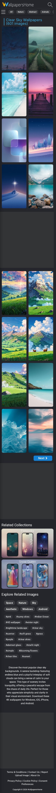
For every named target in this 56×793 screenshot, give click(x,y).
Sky (34, 602)
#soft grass (25, 633)
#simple (10, 650)
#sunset (26, 656)
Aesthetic (11, 609)
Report (44, 772)
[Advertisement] (28, 240)
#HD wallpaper (13, 622)
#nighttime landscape (16, 628)
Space (9, 602)
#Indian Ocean (41, 616)
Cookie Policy (30, 781)
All (11, 12)
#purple (9, 639)
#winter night (31, 622)
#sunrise (10, 633)
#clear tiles (11, 656)
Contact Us (34, 772)
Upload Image (22, 775)
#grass (39, 633)
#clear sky (37, 628)
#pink (8, 616)
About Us (35, 775)
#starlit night (32, 645)
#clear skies (24, 639)
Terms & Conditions (17, 772)
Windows (27, 609)
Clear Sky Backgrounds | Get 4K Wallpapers (18, 4)
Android (43, 609)
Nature (21, 12)
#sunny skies (22, 616)
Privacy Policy (15, 781)
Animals (45, 12)
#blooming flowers (28, 650)
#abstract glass (13, 645)
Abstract (32, 12)
